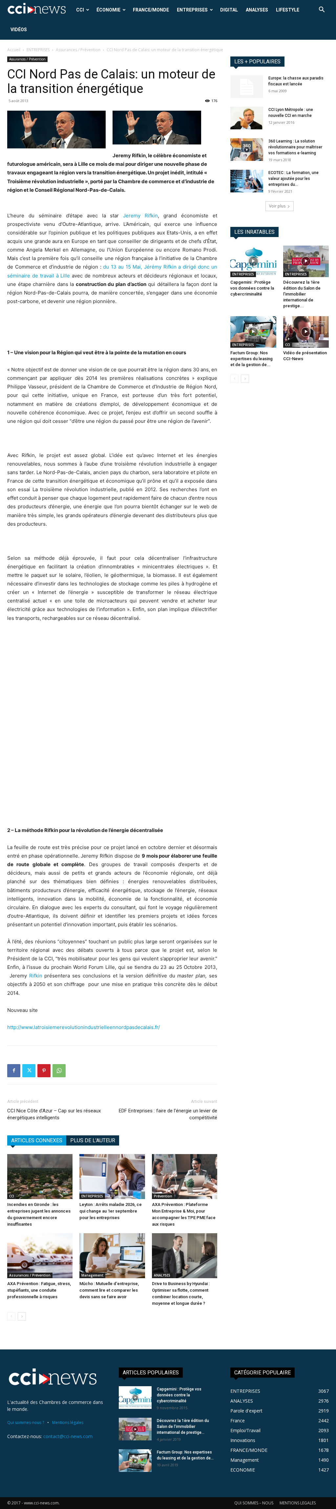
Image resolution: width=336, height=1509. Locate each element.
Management (92, 1275)
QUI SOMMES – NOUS (253, 1503)
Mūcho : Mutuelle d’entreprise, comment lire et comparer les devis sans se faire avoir (109, 1290)
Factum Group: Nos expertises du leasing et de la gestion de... (251, 358)
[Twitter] (28, 1070)
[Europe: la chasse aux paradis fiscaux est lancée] (246, 86)
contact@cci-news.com (68, 1436)
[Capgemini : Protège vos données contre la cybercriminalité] (253, 261)
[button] (321, 10)
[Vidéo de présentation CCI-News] (306, 332)
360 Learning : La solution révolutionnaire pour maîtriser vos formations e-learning (295, 147)
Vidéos (18, 29)
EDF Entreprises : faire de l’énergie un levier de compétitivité (168, 1114)
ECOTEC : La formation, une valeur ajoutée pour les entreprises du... (293, 178)
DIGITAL (229, 9)
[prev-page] (11, 1316)
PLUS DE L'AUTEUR (92, 1140)
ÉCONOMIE (108, 9)
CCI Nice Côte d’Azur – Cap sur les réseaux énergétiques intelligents (54, 1114)
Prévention (163, 1196)
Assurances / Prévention (78, 50)
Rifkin (35, 976)
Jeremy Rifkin (140, 215)
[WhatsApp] (59, 1070)
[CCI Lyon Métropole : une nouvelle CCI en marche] (246, 118)
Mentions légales (67, 1422)
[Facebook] (13, 1070)
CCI (80, 9)
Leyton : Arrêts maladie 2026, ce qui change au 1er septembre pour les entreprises (110, 1211)
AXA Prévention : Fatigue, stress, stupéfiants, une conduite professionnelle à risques (39, 1290)
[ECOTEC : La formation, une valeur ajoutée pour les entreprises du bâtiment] (246, 181)
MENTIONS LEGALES (298, 1503)
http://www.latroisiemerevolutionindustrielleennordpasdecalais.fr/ (83, 1027)
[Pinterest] (44, 1070)
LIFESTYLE (287, 9)
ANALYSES (257, 9)
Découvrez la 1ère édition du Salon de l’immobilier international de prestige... (302, 294)
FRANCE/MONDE (151, 9)
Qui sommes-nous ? (25, 1422)
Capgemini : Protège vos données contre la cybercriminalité (252, 288)
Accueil (13, 50)
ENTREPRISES (192, 9)
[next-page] (22, 1316)
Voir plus (277, 206)
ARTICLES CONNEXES (36, 1140)
